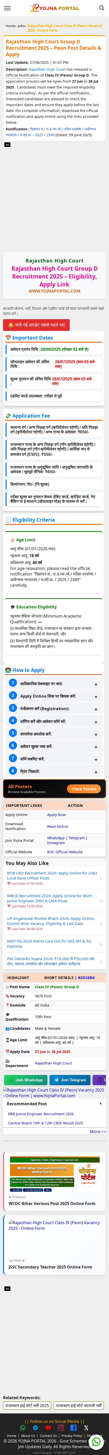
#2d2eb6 (86, 977)
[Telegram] (36, 1428)
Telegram (77, 837)
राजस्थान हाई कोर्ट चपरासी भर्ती (79, 1405)
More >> (98, 1131)
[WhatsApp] (23, 1428)
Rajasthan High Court (48, 69)
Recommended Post (27, 1104)
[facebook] (74, 1428)
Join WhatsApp (29, 1080)
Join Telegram (73, 1080)
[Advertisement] (54, 196)
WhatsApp (56, 837)
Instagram (56, 842)
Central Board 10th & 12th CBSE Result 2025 (45, 1123)
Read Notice (57, 826)
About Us (28, 1435)
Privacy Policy (72, 1435)
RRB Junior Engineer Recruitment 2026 (41, 1113)
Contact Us (48, 1435)
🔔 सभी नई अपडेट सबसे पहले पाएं (36, 325)
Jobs (21, 25)
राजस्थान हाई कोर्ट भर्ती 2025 (27, 1405)
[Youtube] (49, 1428)
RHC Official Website (64, 851)
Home (10, 25)
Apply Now (56, 814)
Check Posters (83, 788)
